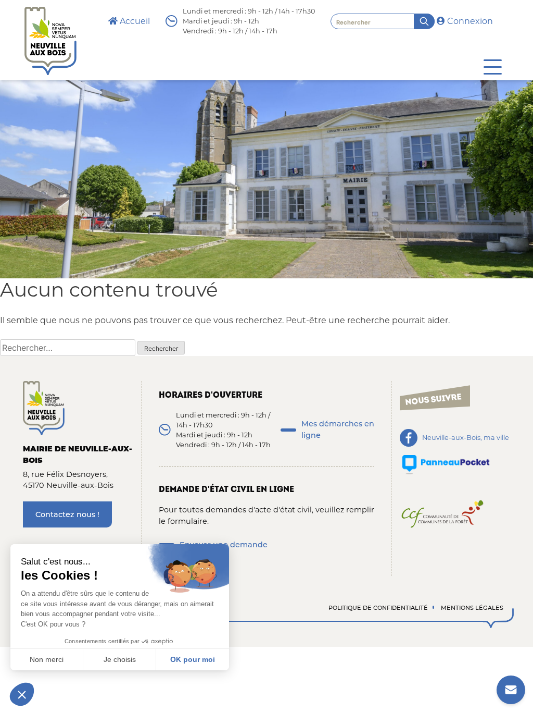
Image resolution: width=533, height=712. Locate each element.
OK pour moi (192, 659)
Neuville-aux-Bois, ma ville (465, 438)
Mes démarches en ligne (337, 429)
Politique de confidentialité (378, 607)
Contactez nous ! (67, 514)
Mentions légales (472, 607)
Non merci (47, 659)
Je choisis (120, 659)
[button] (21, 694)
